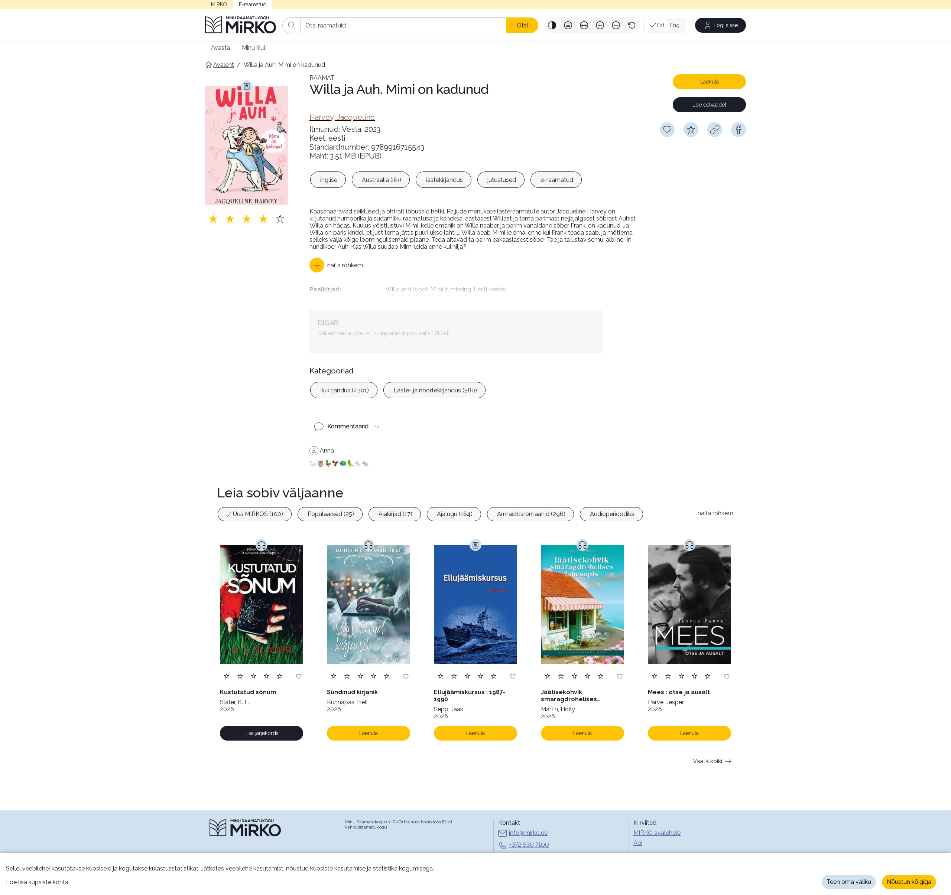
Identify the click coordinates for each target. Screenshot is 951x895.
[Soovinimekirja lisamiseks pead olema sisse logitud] (667, 129)
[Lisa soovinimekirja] (299, 676)
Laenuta (709, 82)
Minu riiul (253, 47)
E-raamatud (252, 4)
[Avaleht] (240, 25)
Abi (637, 842)
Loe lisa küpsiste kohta (37, 882)
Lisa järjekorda (261, 733)
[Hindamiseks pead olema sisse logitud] (691, 129)
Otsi (522, 25)
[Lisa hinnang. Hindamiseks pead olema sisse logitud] (247, 218)
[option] (328, 180)
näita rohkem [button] (715, 513)
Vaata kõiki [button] (707, 761)
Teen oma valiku (849, 881)
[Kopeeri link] (714, 129)
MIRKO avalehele (657, 832)
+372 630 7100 (529, 844)
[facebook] (738, 129)
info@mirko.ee (528, 832)
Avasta (220, 47)
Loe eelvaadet (709, 105)
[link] (342, 117)
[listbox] (445, 180)
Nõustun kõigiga (909, 881)
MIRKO (219, 4)
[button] (552, 25)
